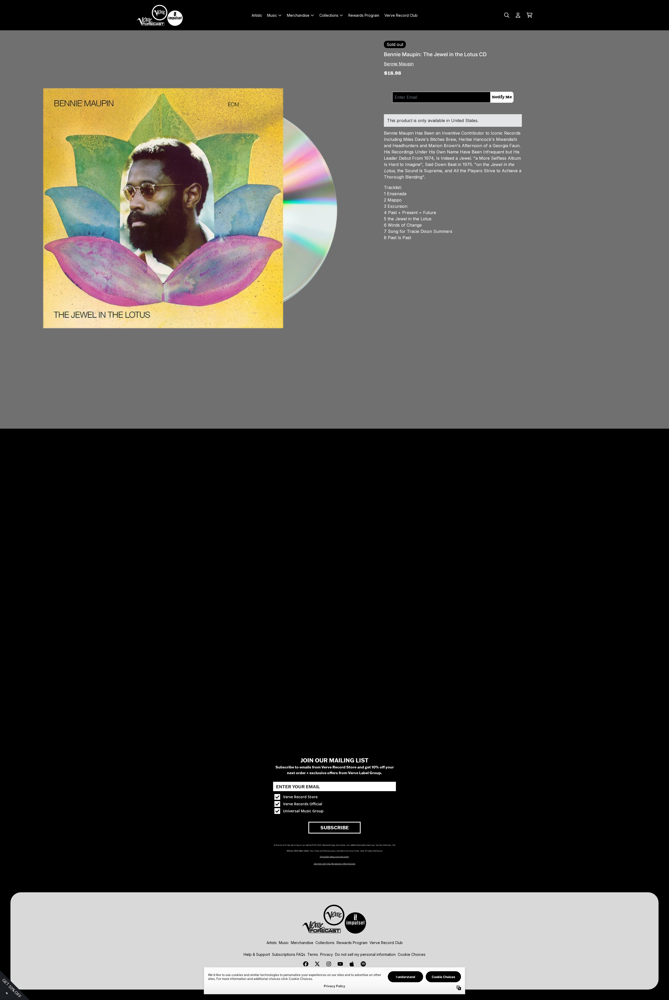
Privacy (326, 954)
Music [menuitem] (272, 15)
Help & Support (257, 954)
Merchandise (302, 942)
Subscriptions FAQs (288, 954)
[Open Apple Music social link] (351, 964)
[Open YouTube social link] (340, 964)
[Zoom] (187, 218)
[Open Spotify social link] (363, 964)
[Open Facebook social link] (306, 964)
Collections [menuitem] (328, 15)
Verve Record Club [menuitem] (401, 15)
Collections (324, 942)
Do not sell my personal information (365, 954)
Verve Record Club (386, 942)
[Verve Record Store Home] (160, 15)
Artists (272, 942)
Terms (312, 954)
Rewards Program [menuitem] (363, 15)
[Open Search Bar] (506, 15)
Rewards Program (352, 942)
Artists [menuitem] (257, 15)
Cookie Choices (411, 954)
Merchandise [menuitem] (298, 15)
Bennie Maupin (399, 63)
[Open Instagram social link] (328, 964)
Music (284, 942)
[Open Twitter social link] (317, 964)
